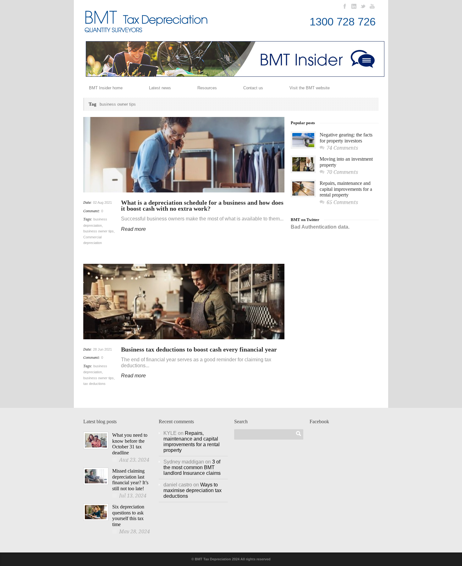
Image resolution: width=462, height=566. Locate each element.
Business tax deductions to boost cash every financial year (199, 349)
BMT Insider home (106, 88)
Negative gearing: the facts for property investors (346, 137)
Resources (207, 88)
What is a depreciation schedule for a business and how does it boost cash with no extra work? (202, 205)
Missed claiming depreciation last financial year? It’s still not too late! (130, 479)
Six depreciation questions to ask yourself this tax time (128, 515)
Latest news (160, 88)
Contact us (253, 88)
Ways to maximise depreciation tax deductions (192, 490)
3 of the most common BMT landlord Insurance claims (192, 467)
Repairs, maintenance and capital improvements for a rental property (346, 188)
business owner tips (98, 231)
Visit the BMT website (309, 88)
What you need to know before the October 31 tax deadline (129, 443)
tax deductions (94, 384)
